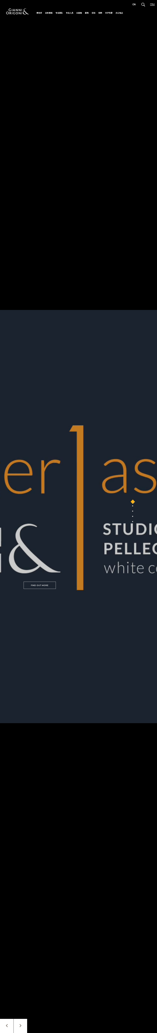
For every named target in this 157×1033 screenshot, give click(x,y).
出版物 (79, 13)
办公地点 (119, 13)
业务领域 (48, 13)
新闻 (87, 13)
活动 (93, 13)
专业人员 (69, 13)
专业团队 (59, 13)
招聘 (100, 13)
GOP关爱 (109, 13)
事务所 (39, 13)
